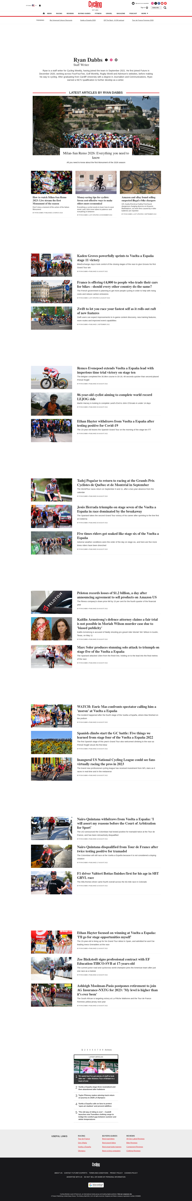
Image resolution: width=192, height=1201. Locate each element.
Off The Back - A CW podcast (114, 20)
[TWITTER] (106, 59)
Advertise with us (74, 1177)
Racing (59, 13)
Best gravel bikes (109, 1143)
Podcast (133, 13)
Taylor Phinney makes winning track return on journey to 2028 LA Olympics (96, 1096)
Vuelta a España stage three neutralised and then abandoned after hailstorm (96, 1088)
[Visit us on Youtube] (162, 3)
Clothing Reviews (133, 1151)
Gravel (109, 13)
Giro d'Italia (82, 1143)
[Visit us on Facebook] (159, 3)
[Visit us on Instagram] (152, 3)
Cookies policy (131, 1173)
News (49, 13)
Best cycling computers (111, 1151)
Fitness (98, 13)
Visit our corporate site (124, 1194)
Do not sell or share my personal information (104, 1177)
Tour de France (84, 1139)
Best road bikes (108, 1139)
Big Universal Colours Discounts (61, 20)
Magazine (121, 13)
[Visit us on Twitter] (155, 3)
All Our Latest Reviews (135, 1139)
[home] (44, 13)
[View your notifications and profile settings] (40, 5)
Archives (108, 1050)
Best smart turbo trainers (111, 1147)
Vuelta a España (84, 1147)
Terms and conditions (98, 1173)
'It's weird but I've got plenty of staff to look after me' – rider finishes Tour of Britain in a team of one (96, 1078)
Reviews (70, 13)
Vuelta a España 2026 (88, 20)
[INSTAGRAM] (111, 59)
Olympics (81, 1151)
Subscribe (155, 7)
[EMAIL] (116, 59)
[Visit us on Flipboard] (165, 3)
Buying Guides (84, 13)
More (144, 13)
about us (58, 1173)
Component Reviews (134, 1147)
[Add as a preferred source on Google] (96, 1185)
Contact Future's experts (75, 1173)
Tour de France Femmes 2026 (143, 20)
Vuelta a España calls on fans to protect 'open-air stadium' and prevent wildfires (95, 1105)
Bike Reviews (131, 1143)
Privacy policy (116, 1173)
